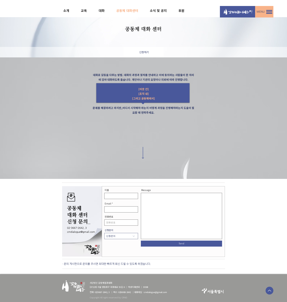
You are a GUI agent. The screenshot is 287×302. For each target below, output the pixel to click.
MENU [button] (261, 11)
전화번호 (109, 217)
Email (108, 203)
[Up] (269, 291)
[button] (269, 12)
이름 (107, 190)
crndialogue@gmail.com (81, 231)
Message (146, 190)
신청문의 (109, 230)
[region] (144, 52)
